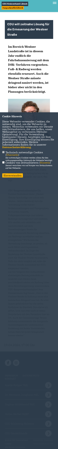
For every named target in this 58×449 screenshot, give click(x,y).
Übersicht (12, 154)
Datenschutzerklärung (16, 147)
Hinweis (45, 162)
